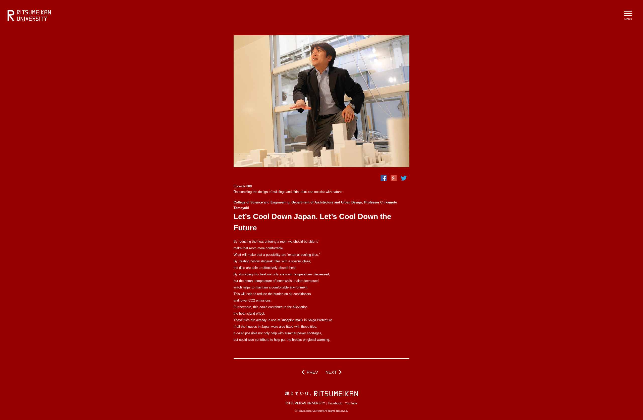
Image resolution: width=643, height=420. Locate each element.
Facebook (335, 403)
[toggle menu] (628, 15)
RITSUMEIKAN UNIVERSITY (305, 403)
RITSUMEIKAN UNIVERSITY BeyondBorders (29, 15)
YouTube (351, 403)
